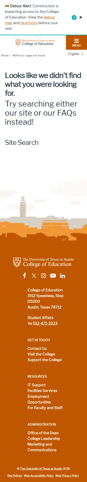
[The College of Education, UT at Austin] (35, 42)
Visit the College (41, 354)
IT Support (37, 385)
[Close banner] (79, 17)
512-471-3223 (45, 323)
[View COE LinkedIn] (62, 275)
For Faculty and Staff (45, 408)
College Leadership (44, 438)
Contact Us (37, 348)
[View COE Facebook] (24, 275)
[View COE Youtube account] (53, 275)
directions (28, 23)
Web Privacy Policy (67, 475)
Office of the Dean (43, 433)
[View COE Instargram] (43, 275)
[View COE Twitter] (34, 275)
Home (5, 55)
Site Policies (14, 475)
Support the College (45, 360)
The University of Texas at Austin (41, 469)
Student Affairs (40, 318)
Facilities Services (42, 391)
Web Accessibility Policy (39, 475)
